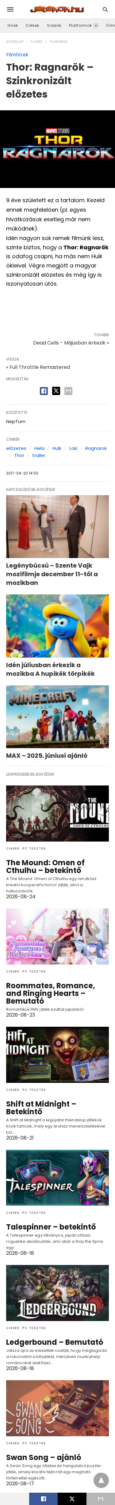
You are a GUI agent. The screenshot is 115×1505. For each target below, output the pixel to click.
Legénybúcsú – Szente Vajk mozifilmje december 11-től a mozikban (52, 574)
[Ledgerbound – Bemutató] (57, 1293)
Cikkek (32, 25)
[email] (100, 1499)
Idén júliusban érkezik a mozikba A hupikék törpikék (50, 669)
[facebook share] (44, 391)
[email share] (68, 391)
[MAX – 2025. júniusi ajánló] (57, 716)
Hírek (13, 25)
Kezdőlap (15, 41)
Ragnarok (96, 448)
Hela (39, 448)
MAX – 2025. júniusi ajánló (46, 755)
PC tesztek (34, 848)
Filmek (37, 41)
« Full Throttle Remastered (38, 367)
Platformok (80, 25)
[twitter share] (56, 391)
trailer (38, 455)
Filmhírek (59, 41)
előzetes (16, 448)
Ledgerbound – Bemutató (54, 1342)
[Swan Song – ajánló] (57, 1408)
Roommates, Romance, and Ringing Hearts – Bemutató (50, 993)
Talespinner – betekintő (51, 1227)
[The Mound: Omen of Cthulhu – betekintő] (57, 813)
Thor (19, 455)
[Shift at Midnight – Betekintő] (57, 1055)
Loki (73, 448)
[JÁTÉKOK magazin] (57, 9)
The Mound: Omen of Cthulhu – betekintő (45, 866)
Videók (54, 25)
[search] (105, 9)
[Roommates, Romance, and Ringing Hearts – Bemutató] (57, 936)
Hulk (56, 448)
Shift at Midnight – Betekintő (41, 1108)
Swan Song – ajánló (43, 1457)
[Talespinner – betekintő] (57, 1178)
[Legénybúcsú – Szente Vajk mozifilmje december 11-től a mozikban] (57, 526)
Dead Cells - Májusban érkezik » (71, 342)
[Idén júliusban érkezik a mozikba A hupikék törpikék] (57, 625)
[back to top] (101, 1480)
